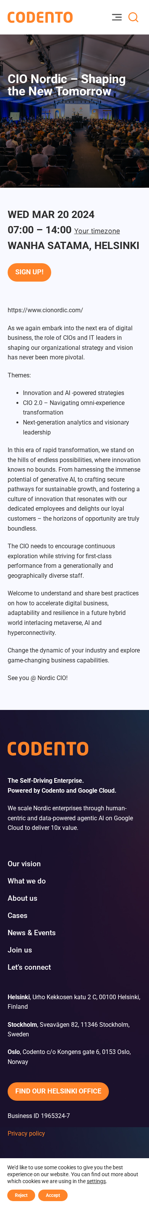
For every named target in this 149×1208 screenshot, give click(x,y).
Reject (21, 1195)
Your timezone (97, 231)
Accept (53, 1195)
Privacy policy (26, 1133)
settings (96, 1181)
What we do (27, 881)
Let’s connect (29, 967)
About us (22, 898)
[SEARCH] (133, 17)
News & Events (32, 932)
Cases (18, 915)
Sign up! (29, 272)
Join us (20, 950)
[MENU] (116, 17)
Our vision (24, 863)
